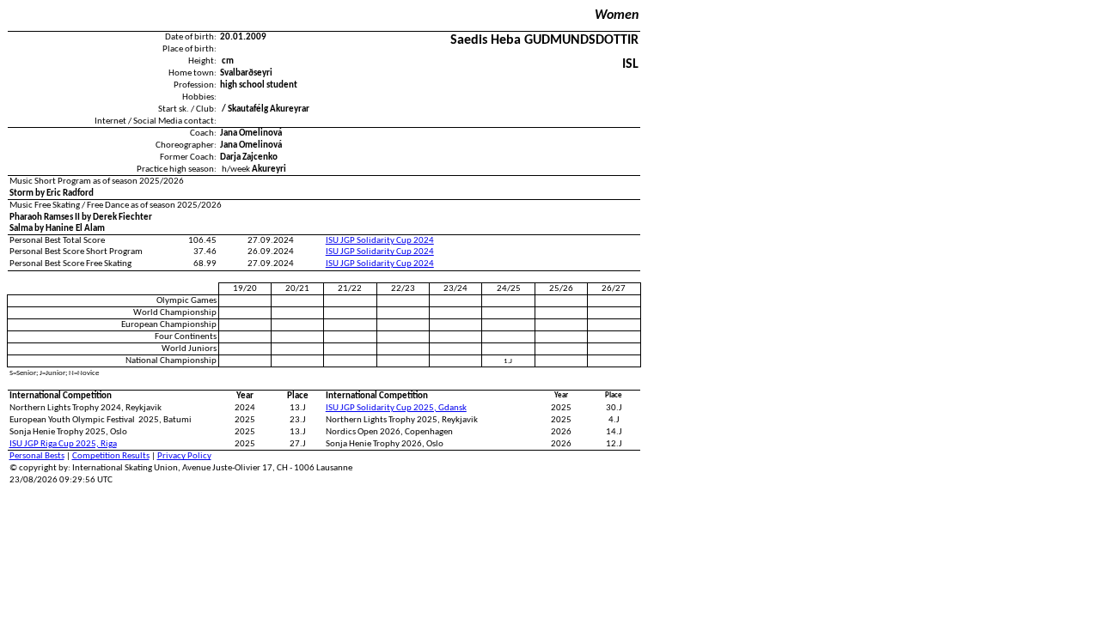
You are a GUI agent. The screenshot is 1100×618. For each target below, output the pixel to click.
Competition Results (111, 456)
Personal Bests (36, 456)
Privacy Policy (184, 456)
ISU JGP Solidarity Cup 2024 (380, 240)
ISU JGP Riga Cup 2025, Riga (63, 444)
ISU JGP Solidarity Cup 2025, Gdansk (396, 408)
